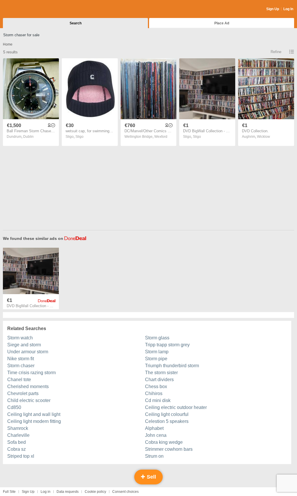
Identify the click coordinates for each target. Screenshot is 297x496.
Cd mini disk (158, 400)
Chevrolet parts (23, 393)
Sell (150, 477)
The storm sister (161, 372)
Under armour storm (27, 351)
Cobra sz (16, 449)
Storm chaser (21, 365)
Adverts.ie (25, 9)
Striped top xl (20, 456)
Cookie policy (95, 492)
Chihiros (153, 393)
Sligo (79, 137)
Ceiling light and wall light (33, 414)
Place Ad (221, 23)
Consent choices (125, 492)
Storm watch (20, 337)
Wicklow (263, 137)
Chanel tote (19, 379)
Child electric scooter (28, 400)
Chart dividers (159, 379)
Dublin (28, 137)
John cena (155, 435)
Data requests (68, 492)
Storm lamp (157, 351)
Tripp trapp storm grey (167, 344)
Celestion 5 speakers (167, 421)
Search (76, 23)
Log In (288, 9)
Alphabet (154, 428)
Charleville (18, 435)
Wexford (160, 137)
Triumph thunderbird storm (172, 365)
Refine (276, 52)
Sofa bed (16, 442)
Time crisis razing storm (31, 372)
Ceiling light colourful (167, 414)
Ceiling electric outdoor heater (176, 407)
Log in (45, 492)
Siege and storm (24, 344)
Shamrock (17, 428)
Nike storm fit (20, 358)
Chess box (156, 386)
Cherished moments (28, 386)
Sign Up (272, 9)
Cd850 (14, 407)
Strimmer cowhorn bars (169, 449)
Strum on (154, 456)
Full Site (9, 492)
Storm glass (157, 337)
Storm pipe (156, 358)
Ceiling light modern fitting (34, 421)
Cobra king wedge (164, 442)
